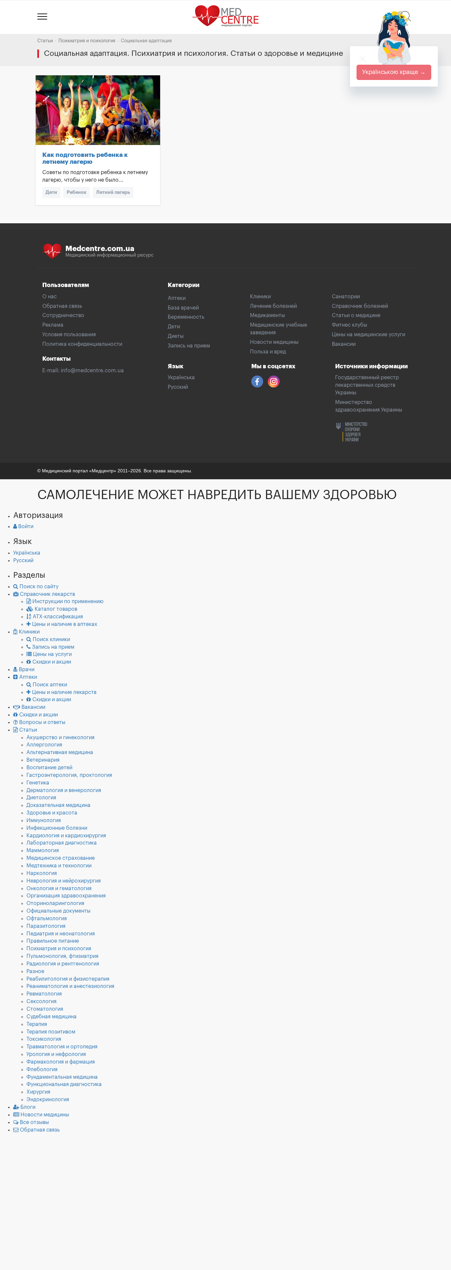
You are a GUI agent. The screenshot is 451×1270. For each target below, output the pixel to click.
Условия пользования (69, 334)
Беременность (186, 317)
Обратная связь (62, 306)
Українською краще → (394, 72)
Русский (178, 387)
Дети (51, 192)
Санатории (346, 296)
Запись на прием (189, 345)
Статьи (45, 41)
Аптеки (177, 298)
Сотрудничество (63, 315)
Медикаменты (267, 315)
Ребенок (77, 192)
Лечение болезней (273, 306)
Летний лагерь (113, 192)
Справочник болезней (360, 306)
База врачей (183, 307)
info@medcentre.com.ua (92, 370)
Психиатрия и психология (86, 41)
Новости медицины (274, 342)
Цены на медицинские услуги (368, 334)
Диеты (176, 336)
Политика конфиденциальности (82, 344)
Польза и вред (268, 351)
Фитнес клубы (349, 325)
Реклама (52, 325)
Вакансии (344, 344)
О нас (49, 296)
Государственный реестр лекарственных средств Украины (367, 385)
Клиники (260, 296)
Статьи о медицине (356, 315)
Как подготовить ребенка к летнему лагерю (85, 158)
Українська (181, 377)
